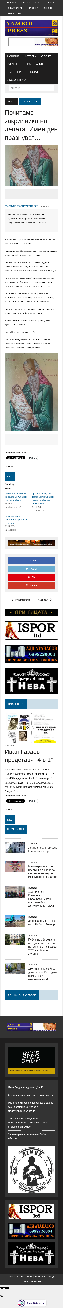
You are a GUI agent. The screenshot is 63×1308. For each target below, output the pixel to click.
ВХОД (51, 1277)
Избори (47, 8)
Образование (15, 8)
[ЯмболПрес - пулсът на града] (31, 28)
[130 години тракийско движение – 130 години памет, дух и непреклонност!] (15, 972)
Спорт (38, 3)
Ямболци (33, 8)
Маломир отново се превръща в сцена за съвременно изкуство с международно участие (30, 1106)
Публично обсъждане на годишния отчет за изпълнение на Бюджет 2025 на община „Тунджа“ (42, 946)
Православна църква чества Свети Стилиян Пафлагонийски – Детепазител (43, 498)
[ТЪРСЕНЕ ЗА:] (31, 87)
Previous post (22, 600)
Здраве (51, 3)
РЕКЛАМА (40, 1277)
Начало (13, 1277)
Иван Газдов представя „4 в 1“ (25, 1087)
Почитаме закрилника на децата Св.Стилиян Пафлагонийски (16, 497)
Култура (25, 3)
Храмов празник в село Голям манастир (31, 1095)
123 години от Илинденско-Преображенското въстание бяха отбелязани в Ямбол (41, 898)
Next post (42, 600)
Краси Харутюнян (27, 206)
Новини (11, 3)
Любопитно (14, 13)
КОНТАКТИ (26, 1277)
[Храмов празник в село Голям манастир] (15, 851)
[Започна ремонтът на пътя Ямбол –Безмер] (15, 924)
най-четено (15, 704)
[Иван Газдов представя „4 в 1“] (31, 740)
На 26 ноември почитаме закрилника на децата (16, 519)
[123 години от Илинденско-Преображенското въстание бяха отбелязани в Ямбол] (15, 895)
